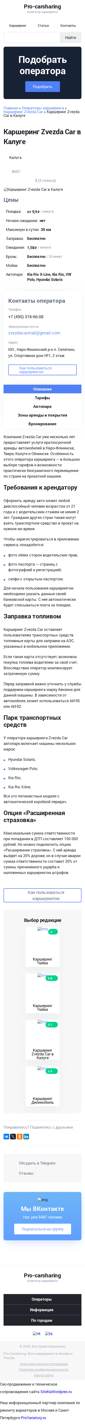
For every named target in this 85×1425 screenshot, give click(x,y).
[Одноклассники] (19, 1136)
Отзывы (26, 1173)
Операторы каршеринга (43, 107)
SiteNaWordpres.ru (56, 1391)
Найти (70, 37)
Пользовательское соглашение (44, 1364)
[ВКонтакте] (6, 1136)
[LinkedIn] (26, 1136)
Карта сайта (43, 1375)
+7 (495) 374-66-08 (25, 316)
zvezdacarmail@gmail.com (34, 333)
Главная (11, 107)
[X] (13, 1136)
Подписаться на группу (43, 1228)
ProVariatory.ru (33, 1417)
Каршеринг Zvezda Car (23, 111)
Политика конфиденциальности (43, 1369)
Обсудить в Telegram (37, 1163)
